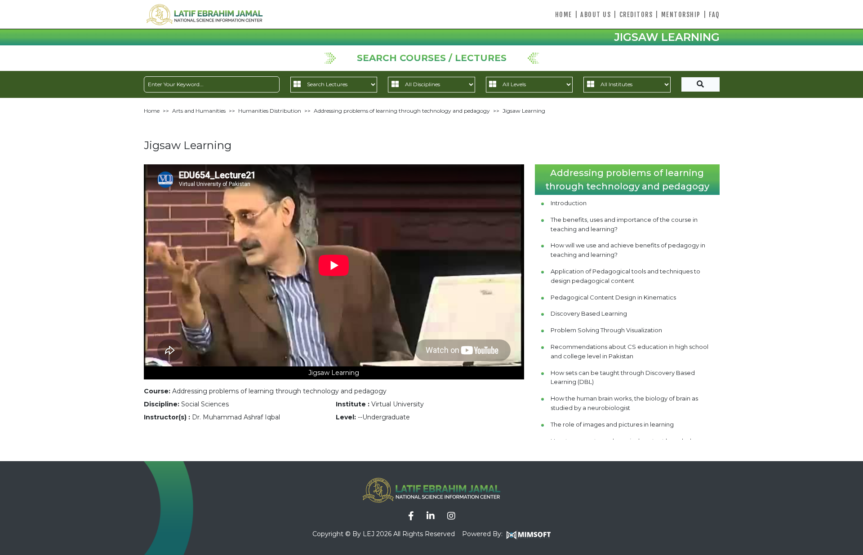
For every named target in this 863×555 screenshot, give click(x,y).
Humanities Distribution (269, 110)
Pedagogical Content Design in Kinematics (613, 297)
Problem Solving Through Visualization (606, 330)
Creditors (636, 14)
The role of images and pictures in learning (612, 424)
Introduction (569, 203)
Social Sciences (205, 404)
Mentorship (681, 14)
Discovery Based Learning (589, 313)
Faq (714, 14)
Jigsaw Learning (524, 110)
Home (563, 14)
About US (595, 14)
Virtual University (397, 404)
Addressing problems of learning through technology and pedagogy (402, 110)
